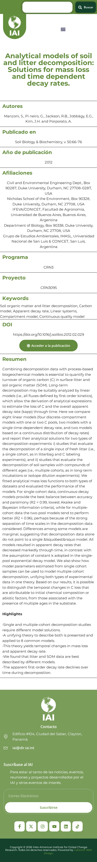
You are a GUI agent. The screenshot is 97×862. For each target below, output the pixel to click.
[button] (63, 29)
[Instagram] (43, 826)
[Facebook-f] (19, 826)
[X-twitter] (31, 826)
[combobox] (47, 7)
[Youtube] (54, 826)
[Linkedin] (66, 826)
